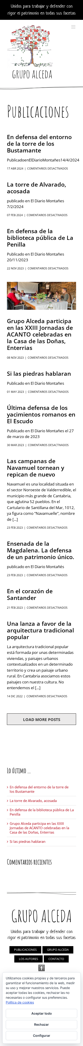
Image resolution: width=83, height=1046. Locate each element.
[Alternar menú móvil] (73, 26)
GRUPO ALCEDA (58, 950)
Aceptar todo (41, 1013)
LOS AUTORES (28, 959)
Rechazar (41, 1024)
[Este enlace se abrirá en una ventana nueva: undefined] (41, 968)
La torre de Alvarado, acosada (36, 187)
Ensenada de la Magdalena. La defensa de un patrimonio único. (40, 550)
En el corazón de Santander (30, 594)
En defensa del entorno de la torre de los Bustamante (39, 143)
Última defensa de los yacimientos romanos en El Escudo (41, 414)
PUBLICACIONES (25, 950)
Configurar (41, 1035)
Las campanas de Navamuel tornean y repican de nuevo (35, 467)
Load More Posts (41, 719)
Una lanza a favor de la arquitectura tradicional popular (40, 630)
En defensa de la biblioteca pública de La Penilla (40, 237)
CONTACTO (56, 959)
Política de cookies (20, 1002)
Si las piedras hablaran (39, 373)
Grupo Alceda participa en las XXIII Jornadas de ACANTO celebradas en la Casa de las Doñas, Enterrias (40, 334)
